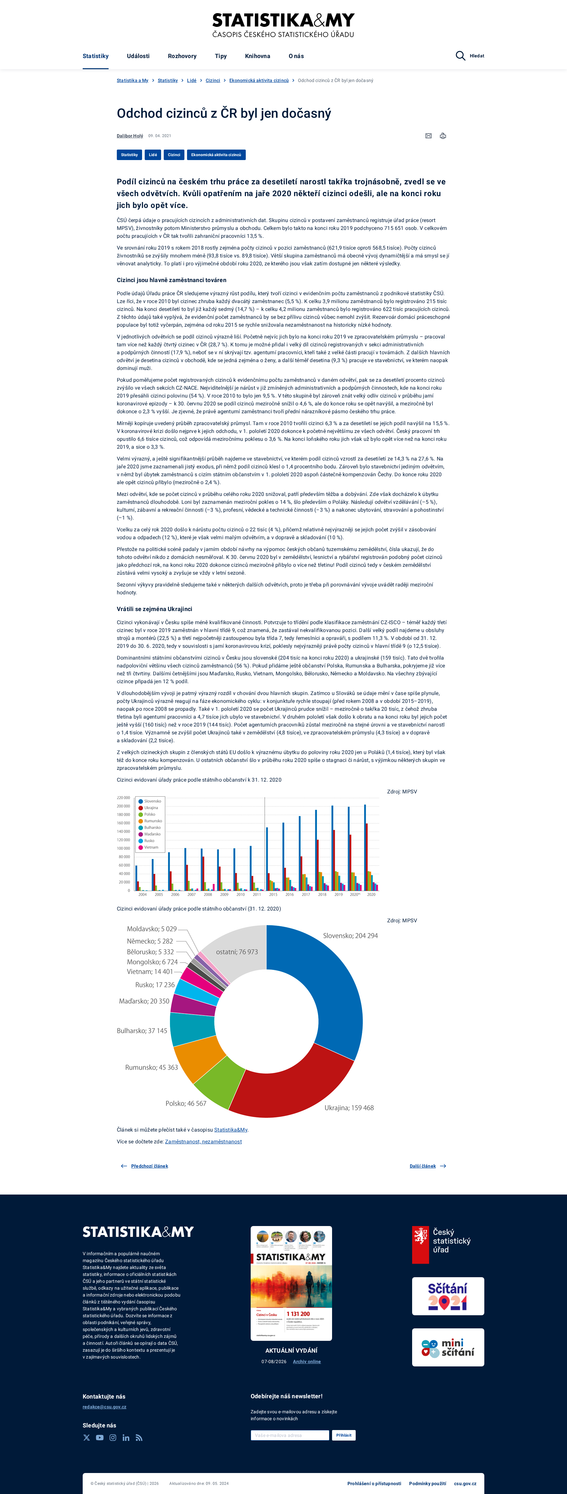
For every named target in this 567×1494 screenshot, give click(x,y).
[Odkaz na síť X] (87, 1438)
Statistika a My (133, 80)
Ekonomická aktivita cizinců (259, 80)
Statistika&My (230, 1130)
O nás (296, 55)
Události (138, 55)
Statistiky (96, 55)
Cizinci (213, 80)
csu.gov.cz (465, 1483)
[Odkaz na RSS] (139, 1438)
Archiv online (307, 1361)
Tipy (221, 55)
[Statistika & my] (283, 25)
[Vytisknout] (443, 136)
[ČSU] (441, 1245)
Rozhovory (182, 55)
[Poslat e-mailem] (428, 136)
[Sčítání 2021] (448, 1296)
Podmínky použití (427, 1483)
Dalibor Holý (130, 135)
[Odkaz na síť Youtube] (100, 1438)
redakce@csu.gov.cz (104, 1406)
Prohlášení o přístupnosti (374, 1483)
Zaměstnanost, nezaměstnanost (203, 1141)
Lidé (192, 80)
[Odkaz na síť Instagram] (113, 1438)
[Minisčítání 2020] (448, 1347)
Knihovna (257, 55)
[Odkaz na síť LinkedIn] (126, 1438)
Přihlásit (343, 1435)
